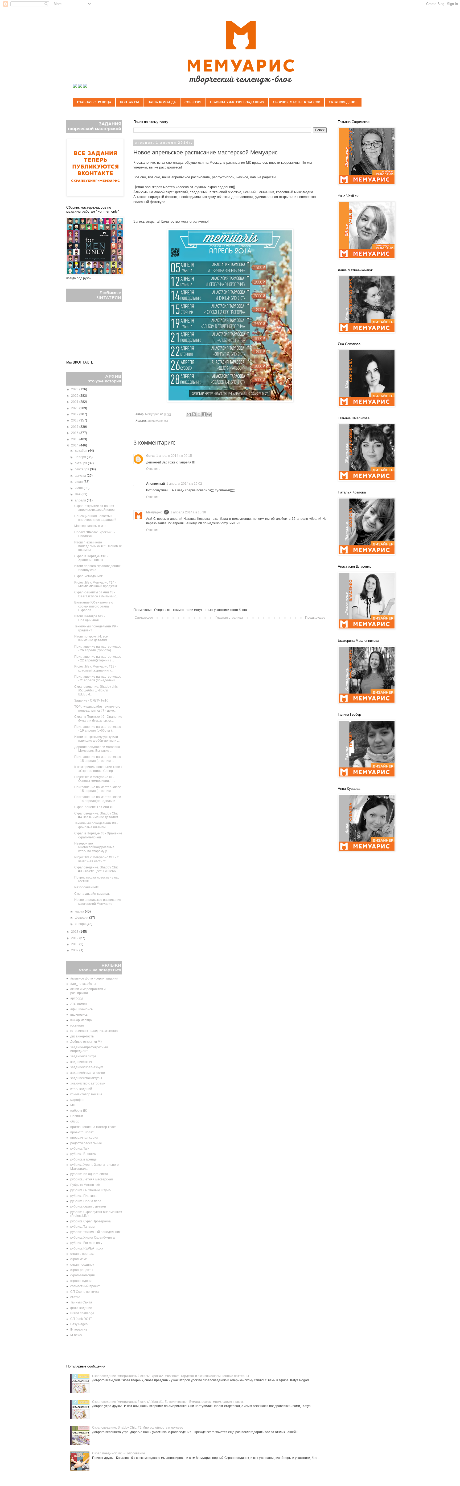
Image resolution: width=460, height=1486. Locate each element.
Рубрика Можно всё (85, 1185)
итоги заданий (81, 1089)
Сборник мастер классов (296, 102)
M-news (76, 1335)
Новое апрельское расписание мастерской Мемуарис (97, 901)
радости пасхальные (86, 1143)
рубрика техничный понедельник (95, 1232)
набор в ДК (78, 1110)
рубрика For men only (86, 1243)
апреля (81, 500)
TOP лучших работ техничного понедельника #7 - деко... (97, 708)
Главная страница (94, 102)
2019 (75, 414)
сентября (82, 469)
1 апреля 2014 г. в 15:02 (184, 484)
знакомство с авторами (87, 1083)
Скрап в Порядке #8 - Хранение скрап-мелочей (98, 835)
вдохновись (79, 1014)
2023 (75, 389)
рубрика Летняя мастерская (91, 1179)
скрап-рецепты (81, 1270)
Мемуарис (154, 512)
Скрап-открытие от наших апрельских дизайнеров (94, 508)
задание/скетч (81, 1062)
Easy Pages (79, 1324)
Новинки (76, 1116)
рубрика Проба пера (85, 1201)
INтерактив (78, 1329)
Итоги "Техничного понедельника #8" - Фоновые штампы (98, 546)
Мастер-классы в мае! (90, 526)
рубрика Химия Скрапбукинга (92, 1237)
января (81, 924)
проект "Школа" (81, 1132)
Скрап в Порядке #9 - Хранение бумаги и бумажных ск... (98, 718)
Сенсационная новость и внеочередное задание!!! (95, 518)
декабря (81, 451)
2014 (75, 445)
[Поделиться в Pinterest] (209, 414)
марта (80, 911)
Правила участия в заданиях (237, 102)
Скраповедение (343, 102)
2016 (75, 433)
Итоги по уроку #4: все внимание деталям (91, 638)
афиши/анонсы (157, 420)
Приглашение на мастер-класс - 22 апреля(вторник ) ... (97, 658)
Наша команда (161, 102)
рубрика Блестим (83, 1154)
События (193, 102)
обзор (74, 1121)
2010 (75, 944)
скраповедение (81, 1281)
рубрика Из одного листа (89, 1174)
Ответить (153, 469)
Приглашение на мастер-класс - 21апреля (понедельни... (97, 678)
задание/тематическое (87, 1073)
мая (78, 494)
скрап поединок (82, 1265)
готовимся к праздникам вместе (94, 1031)
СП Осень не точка (84, 1292)
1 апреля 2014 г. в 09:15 (174, 456)
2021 (75, 402)
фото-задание (81, 1308)
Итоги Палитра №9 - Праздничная (89, 618)
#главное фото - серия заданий (94, 978)
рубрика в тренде (83, 1159)
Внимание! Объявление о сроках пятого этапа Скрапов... (93, 606)
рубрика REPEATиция (86, 1248)
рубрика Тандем (82, 1227)
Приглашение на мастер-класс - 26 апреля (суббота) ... (97, 648)
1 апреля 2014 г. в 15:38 (188, 512)
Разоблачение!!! (86, 887)
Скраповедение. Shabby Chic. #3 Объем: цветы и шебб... (96, 869)
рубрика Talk (79, 1148)
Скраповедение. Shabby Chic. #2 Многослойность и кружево (137, 1427)
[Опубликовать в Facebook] (204, 414)
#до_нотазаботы (83, 984)
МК (72, 1105)
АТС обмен (78, 1004)
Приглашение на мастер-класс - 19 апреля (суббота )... (97, 728)
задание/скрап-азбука (87, 1067)
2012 (75, 938)
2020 (75, 408)
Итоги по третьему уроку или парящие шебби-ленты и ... (97, 738)
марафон (77, 1100)
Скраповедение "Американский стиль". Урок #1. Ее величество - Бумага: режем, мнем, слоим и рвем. (168, 1402)
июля (79, 482)
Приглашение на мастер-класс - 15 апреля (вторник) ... (97, 758)
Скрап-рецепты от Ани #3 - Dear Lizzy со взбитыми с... (96, 594)
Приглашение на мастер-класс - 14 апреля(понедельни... (97, 799)
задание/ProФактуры (86, 1078)
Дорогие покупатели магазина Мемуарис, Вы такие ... (97, 749)
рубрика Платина (83, 1196)
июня (79, 488)
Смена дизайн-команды (92, 894)
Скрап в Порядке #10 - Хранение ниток (91, 558)
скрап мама (79, 1259)
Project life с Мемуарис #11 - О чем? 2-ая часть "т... (96, 859)
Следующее (144, 617)
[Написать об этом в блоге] (193, 414)
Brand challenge (82, 1313)
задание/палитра (83, 1056)
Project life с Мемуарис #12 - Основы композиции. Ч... (95, 779)
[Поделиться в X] (199, 414)
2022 (75, 396)
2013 (75, 932)
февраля (82, 917)
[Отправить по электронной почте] (188, 414)
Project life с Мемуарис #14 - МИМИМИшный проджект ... (97, 584)
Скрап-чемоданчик (88, 576)
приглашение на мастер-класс (93, 1127)
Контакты (129, 102)
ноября (81, 457)
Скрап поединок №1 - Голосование (118, 1453)
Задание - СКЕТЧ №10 (91, 700)
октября (81, 463)
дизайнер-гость (82, 1036)
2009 (75, 950)
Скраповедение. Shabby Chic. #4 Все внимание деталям (96, 815)
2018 (75, 420)
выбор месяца (81, 1020)
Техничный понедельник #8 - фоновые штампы (96, 825)
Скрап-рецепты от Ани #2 (93, 807)
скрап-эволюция (82, 1275)
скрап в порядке (82, 1254)
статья (75, 1297)
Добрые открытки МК (86, 1042)
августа (81, 476)
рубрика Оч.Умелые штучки (91, 1190)
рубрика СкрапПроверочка (90, 1221)
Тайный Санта (81, 1302)
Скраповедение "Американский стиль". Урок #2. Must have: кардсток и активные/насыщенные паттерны (170, 1376)
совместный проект (85, 1286)
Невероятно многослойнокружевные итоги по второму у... (94, 847)
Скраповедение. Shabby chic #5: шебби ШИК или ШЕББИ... (96, 690)
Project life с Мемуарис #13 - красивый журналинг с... (95, 668)
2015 (75, 439)
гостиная (77, 1025)
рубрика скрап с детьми (88, 1206)
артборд (76, 998)
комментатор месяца (86, 1094)
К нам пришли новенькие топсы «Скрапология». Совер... (98, 768)
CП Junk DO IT (81, 1319)
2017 (75, 427)
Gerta (150, 456)
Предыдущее (315, 617)
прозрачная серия (84, 1137)
